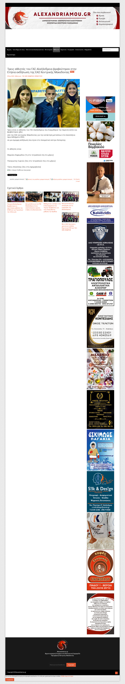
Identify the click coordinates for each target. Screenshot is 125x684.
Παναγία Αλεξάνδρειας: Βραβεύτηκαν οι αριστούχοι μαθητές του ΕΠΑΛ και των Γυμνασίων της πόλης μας (15, 208)
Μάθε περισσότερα (67, 676)
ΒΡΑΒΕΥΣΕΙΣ (38, 76)
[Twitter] (116, 5)
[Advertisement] (43, 253)
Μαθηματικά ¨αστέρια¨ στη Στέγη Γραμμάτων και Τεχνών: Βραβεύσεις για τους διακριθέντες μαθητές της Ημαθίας (52, 207)
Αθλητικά (18, 76)
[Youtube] (117, 5)
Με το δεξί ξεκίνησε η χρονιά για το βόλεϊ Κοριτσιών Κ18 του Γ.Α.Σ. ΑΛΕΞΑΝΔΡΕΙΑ (69, 227)
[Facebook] (114, 5)
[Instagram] (115, 5)
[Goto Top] (116, 672)
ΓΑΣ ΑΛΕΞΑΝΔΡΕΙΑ (28, 76)
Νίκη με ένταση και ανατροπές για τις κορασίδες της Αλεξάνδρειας (68, 206)
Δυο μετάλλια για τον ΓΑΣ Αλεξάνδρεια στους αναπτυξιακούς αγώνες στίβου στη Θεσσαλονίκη (33, 207)
